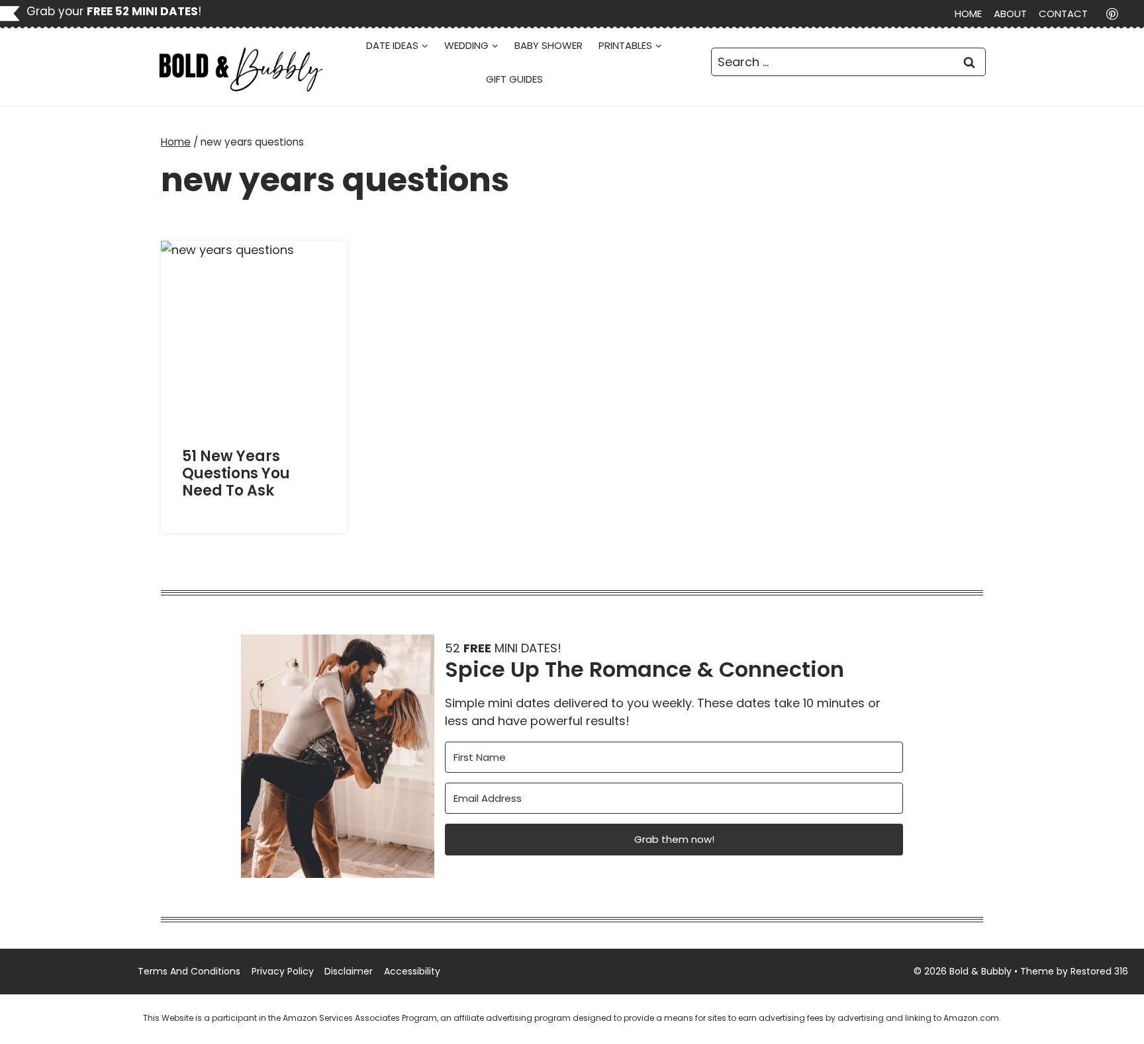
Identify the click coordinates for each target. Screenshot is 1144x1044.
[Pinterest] (1112, 14)
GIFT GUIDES (514, 79)
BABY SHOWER (548, 45)
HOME (968, 14)
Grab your (112, 11)
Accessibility (412, 971)
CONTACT (1063, 14)
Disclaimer (348, 971)
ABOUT (1010, 14)
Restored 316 (1099, 971)
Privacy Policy (283, 971)
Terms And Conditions (189, 971)
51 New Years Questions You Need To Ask (236, 473)
